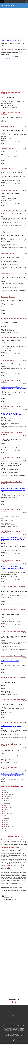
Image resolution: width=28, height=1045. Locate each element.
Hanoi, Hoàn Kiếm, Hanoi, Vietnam (13, 586)
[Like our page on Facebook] (14, 1040)
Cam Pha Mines (7, 796)
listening (22, 846)
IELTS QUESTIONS (14, 1015)
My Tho (5, 815)
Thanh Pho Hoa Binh (8, 807)
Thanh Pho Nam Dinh (9, 794)
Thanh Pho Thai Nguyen (9, 813)
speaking (12, 847)
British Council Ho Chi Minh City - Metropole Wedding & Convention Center (13, 387)
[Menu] (26, 1)
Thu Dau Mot (7, 803)
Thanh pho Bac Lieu (8, 826)
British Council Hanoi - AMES (10, 661)
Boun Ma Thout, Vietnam (9, 190)
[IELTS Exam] (2, 1)
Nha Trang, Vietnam (8, 126)
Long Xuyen (6, 818)
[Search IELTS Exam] (23, 1)
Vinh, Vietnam (6, 232)
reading (3, 847)
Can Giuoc (6, 809)
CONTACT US (14, 1010)
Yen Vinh (6, 811)
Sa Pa (5, 830)
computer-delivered (6, 49)
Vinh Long (6, 820)
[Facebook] (12, 1002)
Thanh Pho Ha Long (8, 798)
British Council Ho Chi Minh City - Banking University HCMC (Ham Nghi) (12, 567)
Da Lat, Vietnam (6, 274)
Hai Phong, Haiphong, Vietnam (11, 318)
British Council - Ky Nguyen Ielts (11, 726)
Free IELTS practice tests (7, 58)
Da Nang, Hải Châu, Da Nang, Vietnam (11, 92)
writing (6, 847)
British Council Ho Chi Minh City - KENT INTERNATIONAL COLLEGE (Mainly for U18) (13, 490)
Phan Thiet (6, 800)
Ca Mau (5, 828)
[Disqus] (14, 912)
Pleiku (5, 790)
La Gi (5, 805)
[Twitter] (15, 1002)
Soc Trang (6, 824)
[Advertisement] (14, 23)
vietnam (14, 40)
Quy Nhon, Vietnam (7, 148)
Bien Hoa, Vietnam (7, 360)
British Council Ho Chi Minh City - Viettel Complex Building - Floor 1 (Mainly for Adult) (13, 539)
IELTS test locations (8, 865)
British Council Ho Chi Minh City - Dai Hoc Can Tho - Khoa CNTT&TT (12, 774)
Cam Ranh (6, 792)
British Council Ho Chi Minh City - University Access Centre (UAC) (11, 413)
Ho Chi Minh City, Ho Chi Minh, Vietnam (11, 381)
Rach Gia (6, 822)
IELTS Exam (8, 5)
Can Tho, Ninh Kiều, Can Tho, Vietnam (11, 744)
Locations (9, 40)
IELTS (3, 40)
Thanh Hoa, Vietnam (8, 297)
